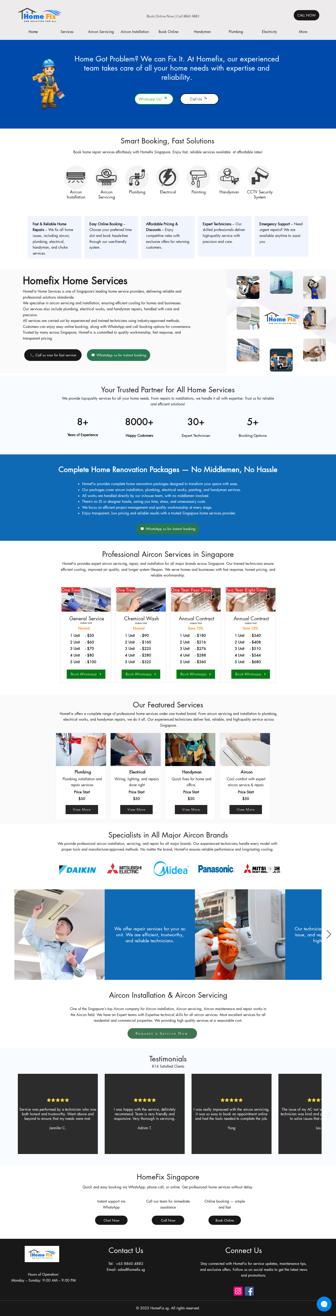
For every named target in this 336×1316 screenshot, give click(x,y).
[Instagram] (238, 1291)
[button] (67, 31)
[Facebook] (249, 1291)
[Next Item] (270, 868)
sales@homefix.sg (131, 1269)
